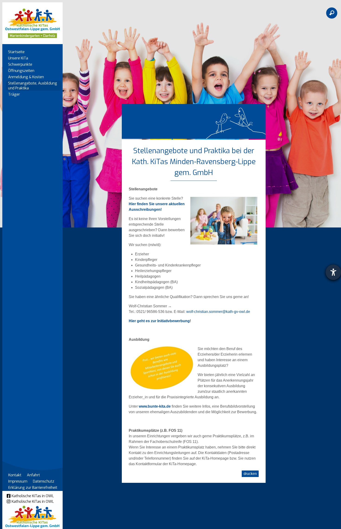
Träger (14, 94)
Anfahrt (33, 475)
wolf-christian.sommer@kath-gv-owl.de (218, 312)
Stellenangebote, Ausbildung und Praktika (32, 86)
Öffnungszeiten (21, 70)
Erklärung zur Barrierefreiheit (32, 487)
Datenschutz (43, 481)
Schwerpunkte (20, 64)
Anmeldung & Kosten (26, 77)
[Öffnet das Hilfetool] (333, 272)
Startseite (16, 51)
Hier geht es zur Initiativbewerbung (159, 321)
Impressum (17, 481)
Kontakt (14, 475)
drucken (250, 474)
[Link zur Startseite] (32, 21)
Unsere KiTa (18, 58)
